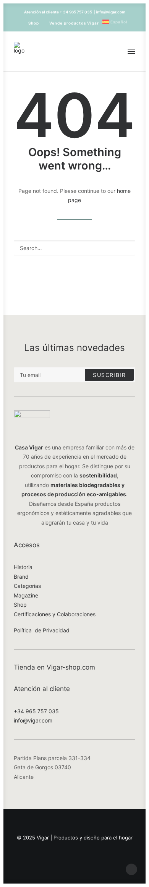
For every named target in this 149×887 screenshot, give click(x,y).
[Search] (74, 247)
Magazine (26, 595)
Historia (23, 567)
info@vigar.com (33, 720)
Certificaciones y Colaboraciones (55, 614)
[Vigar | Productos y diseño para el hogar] (19, 51)
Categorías (27, 586)
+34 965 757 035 (36, 711)
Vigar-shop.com (71, 667)
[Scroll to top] (131, 869)
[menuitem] (30, 23)
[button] (131, 51)
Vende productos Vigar (74, 23)
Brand (21, 576)
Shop (33, 23)
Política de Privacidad (42, 630)
